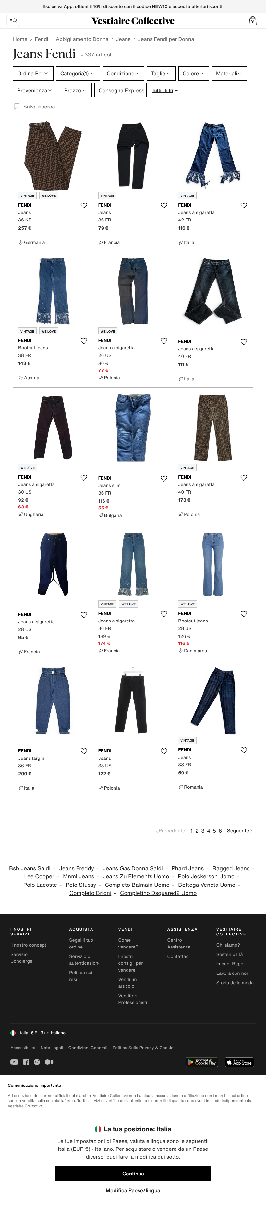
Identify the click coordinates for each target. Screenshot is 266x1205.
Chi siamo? (228, 945)
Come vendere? (128, 943)
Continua (133, 1173)
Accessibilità (22, 1048)
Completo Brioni (90, 893)
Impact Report (231, 963)
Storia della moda (235, 982)
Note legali (52, 1048)
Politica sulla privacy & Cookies (144, 1048)
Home (20, 39)
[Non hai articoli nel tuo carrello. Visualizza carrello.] (252, 20)
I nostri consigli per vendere (130, 963)
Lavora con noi (232, 973)
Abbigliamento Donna (82, 39)
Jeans (123, 39)
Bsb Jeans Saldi (30, 868)
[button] (252, 20)
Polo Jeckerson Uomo (206, 876)
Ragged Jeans (231, 868)
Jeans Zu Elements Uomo (136, 876)
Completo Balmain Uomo (137, 885)
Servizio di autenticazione (85, 960)
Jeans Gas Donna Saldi (133, 868)
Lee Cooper (39, 876)
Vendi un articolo (127, 983)
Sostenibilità (229, 954)
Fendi (41, 39)
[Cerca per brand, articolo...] (13, 21)
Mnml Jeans (78, 876)
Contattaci (178, 956)
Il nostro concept (28, 945)
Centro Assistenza (179, 943)
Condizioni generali (87, 1048)
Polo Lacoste (40, 885)
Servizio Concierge (21, 958)
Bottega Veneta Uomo (206, 885)
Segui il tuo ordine (81, 943)
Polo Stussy (81, 885)
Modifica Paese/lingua (133, 1190)
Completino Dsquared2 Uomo (158, 893)
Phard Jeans (188, 868)
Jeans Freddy (76, 868)
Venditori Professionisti (132, 999)
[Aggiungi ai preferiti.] (84, 205)
